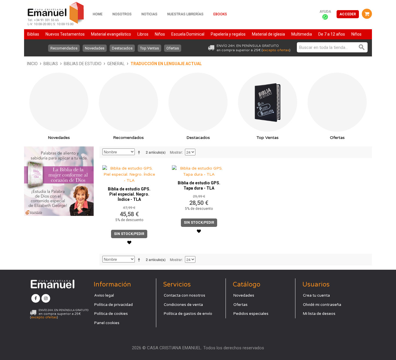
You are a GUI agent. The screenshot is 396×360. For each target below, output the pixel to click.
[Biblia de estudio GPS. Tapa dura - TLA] (199, 169)
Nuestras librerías (185, 14)
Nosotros (122, 14)
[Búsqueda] (362, 47)
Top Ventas (149, 48)
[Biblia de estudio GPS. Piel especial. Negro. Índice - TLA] (129, 172)
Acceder (347, 14)
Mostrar (176, 152)
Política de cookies (111, 313)
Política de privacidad (113, 304)
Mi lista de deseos (319, 313)
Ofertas (172, 48)
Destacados (122, 48)
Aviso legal (104, 295)
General (116, 63)
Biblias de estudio (82, 63)
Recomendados (63, 48)
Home (98, 14)
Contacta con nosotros (184, 295)
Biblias (50, 63)
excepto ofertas (276, 50)
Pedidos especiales (250, 313)
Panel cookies (106, 323)
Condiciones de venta (183, 304)
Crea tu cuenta (316, 295)
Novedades (94, 48)
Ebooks (220, 14)
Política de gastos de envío (188, 313)
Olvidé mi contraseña (322, 304)
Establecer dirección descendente (140, 152)
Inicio (32, 63)
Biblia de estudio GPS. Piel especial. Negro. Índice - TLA (129, 194)
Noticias (149, 14)
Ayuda (325, 12)
